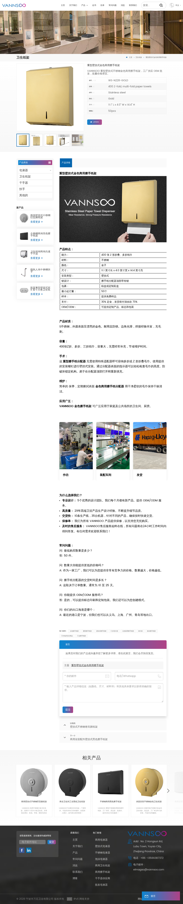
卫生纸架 (138, 57)
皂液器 (23, 170)
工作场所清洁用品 (67, 636)
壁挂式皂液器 (102, 846)
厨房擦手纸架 (151, 631)
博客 (75, 878)
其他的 (23, 195)
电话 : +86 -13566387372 (148, 858)
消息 (123, 5)
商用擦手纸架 (102, 872)
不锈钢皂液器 (102, 853)
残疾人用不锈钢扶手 (40, 271)
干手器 (23, 183)
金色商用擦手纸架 (128, 631)
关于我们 (73, 5)
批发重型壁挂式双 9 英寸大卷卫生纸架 (40, 289)
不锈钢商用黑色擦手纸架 (40, 234)
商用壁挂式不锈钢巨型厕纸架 (40, 216)
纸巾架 (140, 631)
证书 (94, 5)
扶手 (22, 189)
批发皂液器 (101, 885)
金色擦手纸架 (74, 631)
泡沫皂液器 (101, 859)
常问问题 (113, 5)
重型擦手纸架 (87, 631)
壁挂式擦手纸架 (101, 631)
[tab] (66, 162)
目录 (102, 5)
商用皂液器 (101, 840)
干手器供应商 (102, 878)
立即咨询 (96, 122)
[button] (168, 791)
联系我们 (133, 5)
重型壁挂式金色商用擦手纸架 (87, 665)
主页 (63, 5)
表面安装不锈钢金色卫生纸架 (149, 801)
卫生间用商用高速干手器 (40, 253)
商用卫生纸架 (102, 865)
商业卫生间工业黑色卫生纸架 (72, 801)
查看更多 (35, 222)
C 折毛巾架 (114, 631)
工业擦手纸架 (81, 636)
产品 (83, 5)
